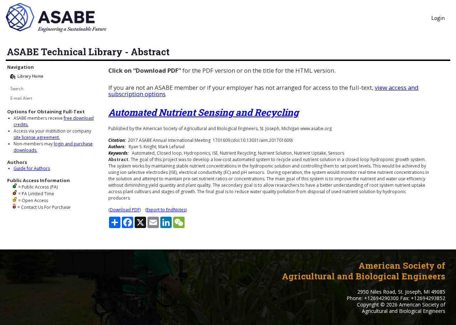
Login (438, 18)
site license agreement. (37, 137)
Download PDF (125, 210)
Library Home (30, 77)
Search (17, 89)
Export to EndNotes (166, 210)
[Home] (12, 76)
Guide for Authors (32, 168)
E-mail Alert (21, 99)
